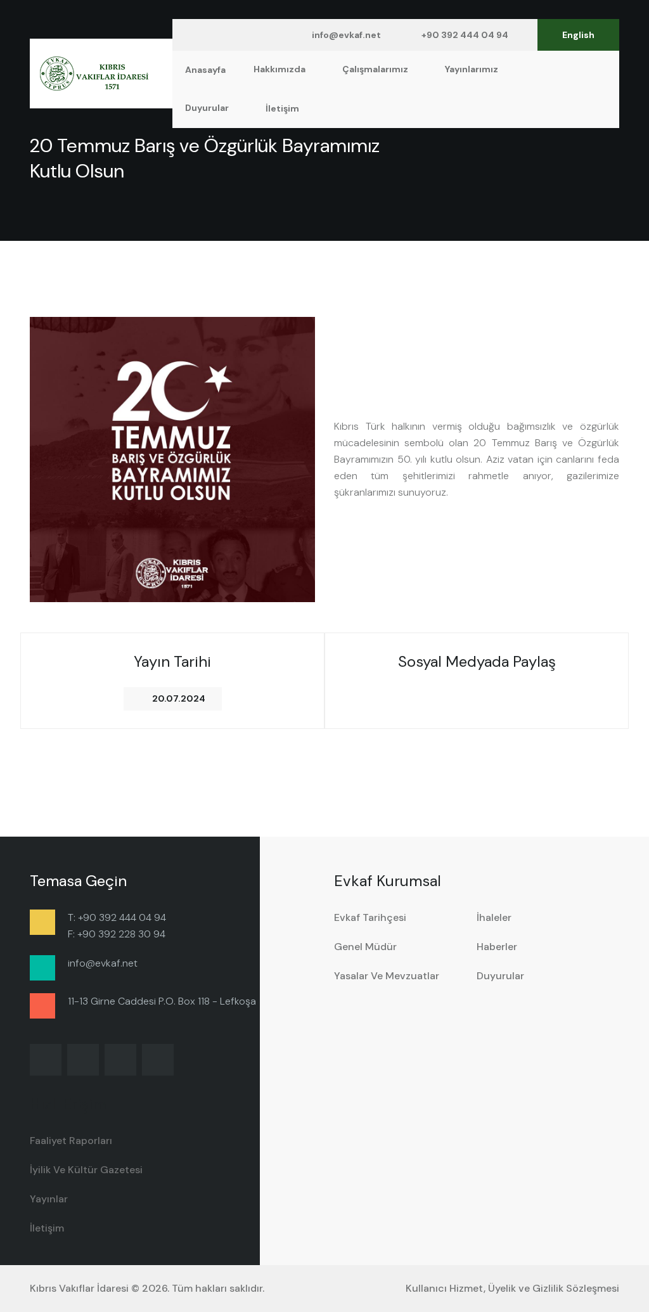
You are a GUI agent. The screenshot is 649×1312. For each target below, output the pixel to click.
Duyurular (208, 107)
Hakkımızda (280, 69)
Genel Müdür (365, 946)
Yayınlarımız (472, 69)
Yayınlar (49, 1199)
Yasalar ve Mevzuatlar (386, 975)
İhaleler (494, 917)
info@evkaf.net (346, 35)
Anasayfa (205, 69)
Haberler (497, 946)
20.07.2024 (178, 698)
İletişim (282, 108)
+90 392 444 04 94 (464, 35)
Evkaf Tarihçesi (370, 917)
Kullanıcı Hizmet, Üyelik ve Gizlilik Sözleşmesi (512, 1288)
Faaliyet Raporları (71, 1140)
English (578, 35)
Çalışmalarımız (376, 69)
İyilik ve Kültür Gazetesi (86, 1169)
